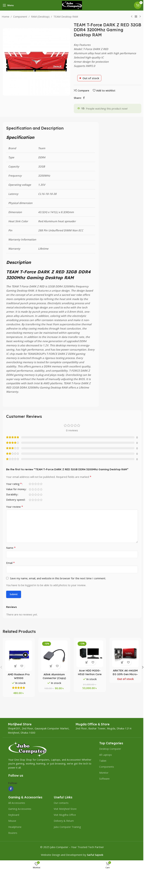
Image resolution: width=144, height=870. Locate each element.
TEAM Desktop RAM (65, 16)
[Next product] (140, 17)
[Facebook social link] (84, 97)
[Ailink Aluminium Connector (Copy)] (54, 655)
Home (5, 16)
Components (106, 766)
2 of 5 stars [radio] (32, 484)
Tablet (102, 760)
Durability (12, 494)
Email (10, 563)
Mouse (12, 820)
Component (20, 16)
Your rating (14, 484)
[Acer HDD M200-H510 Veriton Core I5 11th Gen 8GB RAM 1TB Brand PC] (89, 653)
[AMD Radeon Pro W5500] (18, 655)
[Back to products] (136, 17)
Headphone (14, 827)
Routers (12, 833)
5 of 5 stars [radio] (41, 484)
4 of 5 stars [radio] (38, 484)
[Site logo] (72, 5)
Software (104, 778)
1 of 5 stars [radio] (29, 484)
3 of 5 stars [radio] (35, 484)
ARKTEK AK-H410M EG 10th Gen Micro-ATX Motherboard (125, 674)
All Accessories (16, 803)
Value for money (16, 489)
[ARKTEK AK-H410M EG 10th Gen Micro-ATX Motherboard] (125, 653)
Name (11, 548)
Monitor (103, 772)
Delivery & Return (64, 820)
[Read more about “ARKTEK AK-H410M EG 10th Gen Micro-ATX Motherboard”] (122, 662)
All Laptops (105, 754)
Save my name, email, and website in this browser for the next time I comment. (58, 578)
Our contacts (61, 803)
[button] (15, 666)
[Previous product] (132, 17)
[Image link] (27, 749)
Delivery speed (15, 499)
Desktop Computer (110, 748)
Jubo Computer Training (67, 827)
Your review (14, 507)
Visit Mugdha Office (65, 814)
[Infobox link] (20, 724)
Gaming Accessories (19, 808)
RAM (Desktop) (40, 16)
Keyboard (13, 814)
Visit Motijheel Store (65, 808)
